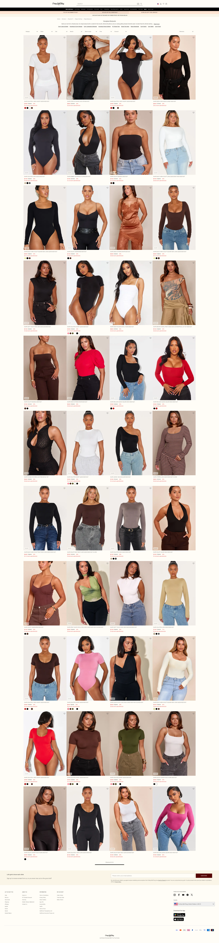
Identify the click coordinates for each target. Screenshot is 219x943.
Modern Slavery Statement (28, 902)
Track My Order (60, 897)
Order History (60, 895)
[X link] (192, 895)
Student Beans (8, 913)
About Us (24, 895)
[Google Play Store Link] (179, 915)
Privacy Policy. (118, 881)
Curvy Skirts (151, 26)
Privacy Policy (43, 897)
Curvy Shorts (143, 26)
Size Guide (7, 899)
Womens (64, 19)
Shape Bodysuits (88, 19)
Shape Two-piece (125, 26)
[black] (27, 108)
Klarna (6, 908)
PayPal (6, 906)
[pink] (68, 333)
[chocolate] (32, 108)
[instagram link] (175, 895)
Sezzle (6, 911)
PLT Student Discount (27, 897)
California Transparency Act (46, 911)
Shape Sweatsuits (135, 26)
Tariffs (41, 906)
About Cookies (43, 899)
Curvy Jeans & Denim (63, 26)
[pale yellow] (25, 258)
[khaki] (73, 333)
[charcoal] (30, 183)
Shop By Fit (70, 19)
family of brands (162, 880)
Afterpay (7, 904)
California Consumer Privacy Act (47, 913)
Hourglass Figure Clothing (104, 26)
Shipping (7, 902)
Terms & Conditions (44, 895)
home (58, 19)
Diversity (24, 899)
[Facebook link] (179, 895)
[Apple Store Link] (179, 919)
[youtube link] (183, 895)
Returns (6, 897)
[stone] (25, 183)
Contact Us (24, 904)
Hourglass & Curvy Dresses (76, 26)
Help (6, 895)
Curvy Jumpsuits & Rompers (90, 26)
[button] (158, 4)
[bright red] (25, 108)
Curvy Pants (158, 26)
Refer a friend (60, 899)
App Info (41, 902)
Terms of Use (43, 908)
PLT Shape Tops (116, 26)
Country (175, 900)
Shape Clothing (78, 19)
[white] (30, 108)
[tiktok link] (187, 895)
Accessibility (42, 904)
